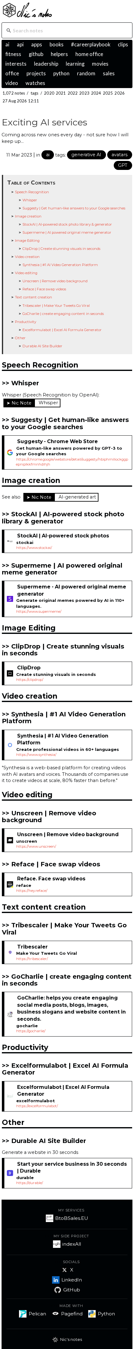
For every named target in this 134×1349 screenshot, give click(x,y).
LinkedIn (71, 1280)
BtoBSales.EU (71, 1218)
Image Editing (27, 240)
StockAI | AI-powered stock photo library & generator (67, 224)
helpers (59, 54)
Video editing (26, 273)
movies (100, 64)
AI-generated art (77, 497)
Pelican (37, 1314)
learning (75, 64)
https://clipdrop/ (29, 679)
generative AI (86, 154)
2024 (96, 93)
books (57, 44)
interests (15, 64)
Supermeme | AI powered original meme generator (66, 232)
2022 (73, 93)
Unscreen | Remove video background (55, 281)
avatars (119, 154)
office (12, 73)
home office (89, 54)
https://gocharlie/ (30, 1031)
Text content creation (33, 297)
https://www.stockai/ (34, 548)
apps (36, 44)
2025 (108, 93)
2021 (61, 93)
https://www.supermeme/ (38, 611)
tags (35, 93)
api (20, 44)
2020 (49, 93)
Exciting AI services (44, 122)
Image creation (28, 216)
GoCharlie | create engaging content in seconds (63, 313)
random (86, 73)
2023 (84, 93)
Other (20, 338)
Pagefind (72, 1314)
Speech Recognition (32, 192)
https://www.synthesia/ (36, 754)
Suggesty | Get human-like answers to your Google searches (73, 208)
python (61, 73)
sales (109, 73)
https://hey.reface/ (31, 890)
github (36, 54)
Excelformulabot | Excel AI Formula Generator (62, 330)
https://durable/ (29, 1183)
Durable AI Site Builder (42, 346)
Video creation (27, 257)
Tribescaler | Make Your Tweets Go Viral (56, 305)
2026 (119, 93)
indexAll (71, 1244)
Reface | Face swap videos (44, 289)
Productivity (25, 322)
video (11, 83)
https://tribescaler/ (32, 959)
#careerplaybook (90, 44)
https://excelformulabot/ (37, 1106)
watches (35, 83)
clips (123, 44)
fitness (13, 54)
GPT (122, 165)
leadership (46, 64)
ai (7, 44)
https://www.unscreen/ (36, 846)
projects (36, 73)
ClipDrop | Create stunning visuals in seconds (61, 248)
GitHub (71, 1290)
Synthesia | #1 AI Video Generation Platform (60, 265)
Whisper (29, 200)
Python (106, 1314)
